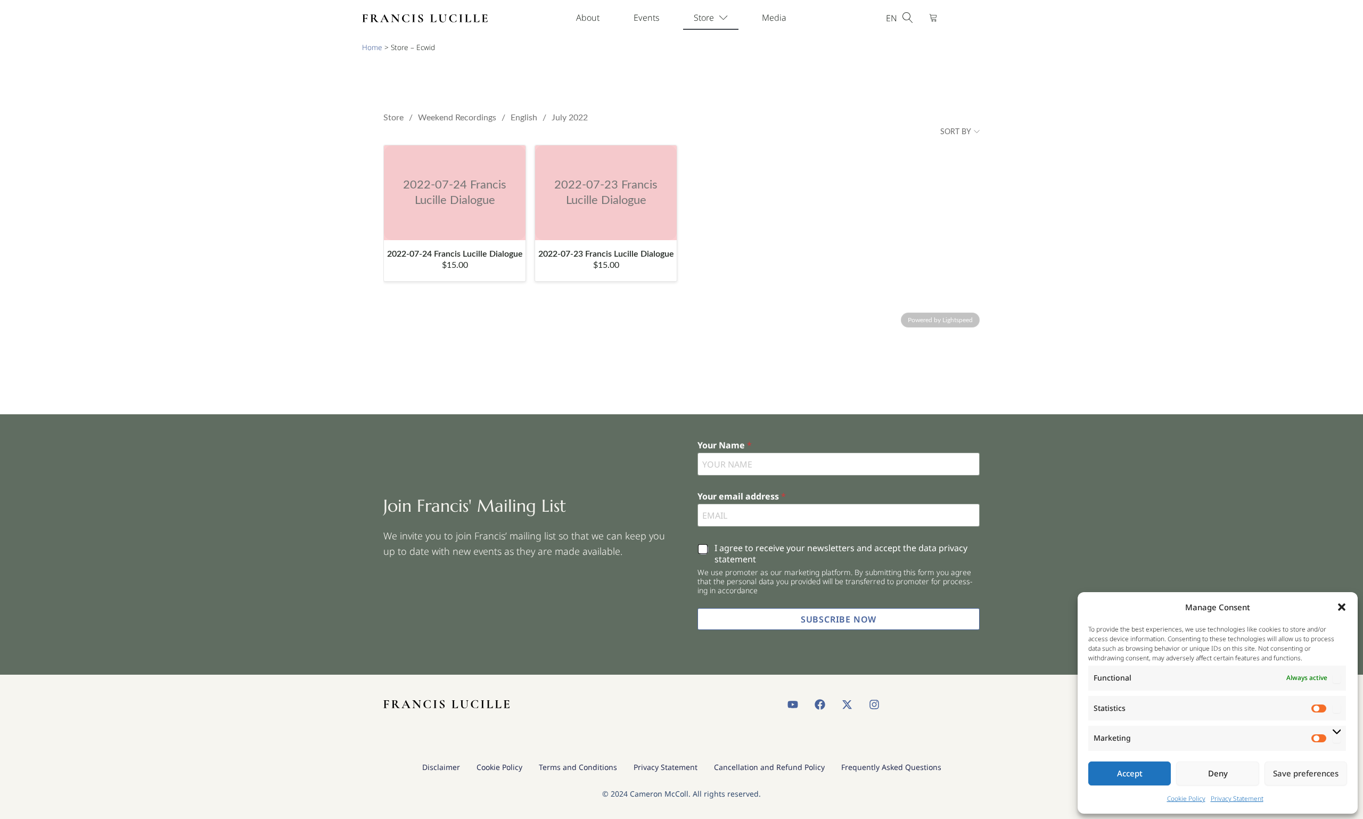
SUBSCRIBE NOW (838, 619)
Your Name (724, 445)
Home (372, 47)
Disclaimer (441, 767)
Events (647, 17)
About (588, 17)
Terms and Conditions (578, 767)
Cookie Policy (1186, 798)
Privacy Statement (1237, 798)
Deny (1218, 773)
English (524, 117)
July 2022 (570, 117)
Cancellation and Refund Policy (769, 767)
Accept (1130, 773)
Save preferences (1306, 773)
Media (774, 17)
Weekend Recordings (457, 117)
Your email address (741, 497)
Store (704, 17)
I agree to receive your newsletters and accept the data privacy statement (841, 554)
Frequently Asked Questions (891, 767)
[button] (1341, 607)
